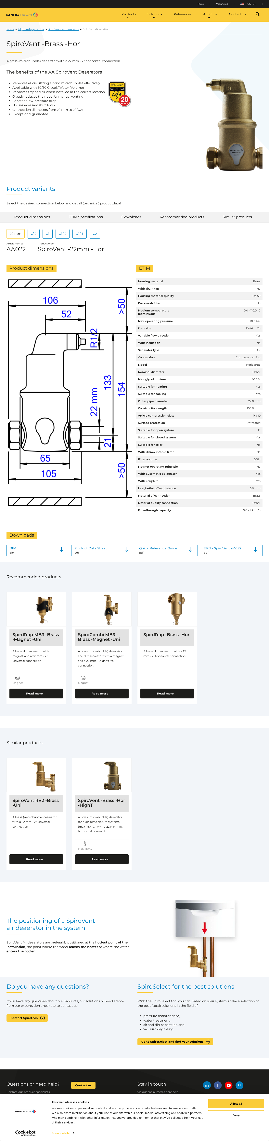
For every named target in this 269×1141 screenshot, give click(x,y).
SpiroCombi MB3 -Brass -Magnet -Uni (99, 637)
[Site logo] (22, 15)
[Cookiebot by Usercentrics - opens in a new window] (25, 1133)
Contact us (83, 1085)
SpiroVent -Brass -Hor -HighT (101, 803)
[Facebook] (218, 1086)
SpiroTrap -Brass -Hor (166, 634)
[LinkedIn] (207, 1086)
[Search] (257, 14)
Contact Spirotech (24, 1018)
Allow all (236, 1103)
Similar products (237, 217)
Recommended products (182, 217)
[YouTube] (229, 1086)
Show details (61, 1133)
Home (10, 29)
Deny (236, 1115)
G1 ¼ (63, 234)
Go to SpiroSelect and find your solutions (172, 1041)
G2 (95, 234)
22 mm (15, 234)
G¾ (33, 234)
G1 (47, 234)
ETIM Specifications (86, 217)
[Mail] (239, 1086)
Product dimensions (32, 217)
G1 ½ (79, 234)
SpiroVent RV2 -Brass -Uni (35, 803)
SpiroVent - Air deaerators (63, 29)
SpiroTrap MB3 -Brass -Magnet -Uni (35, 637)
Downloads (131, 217)
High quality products (31, 29)
